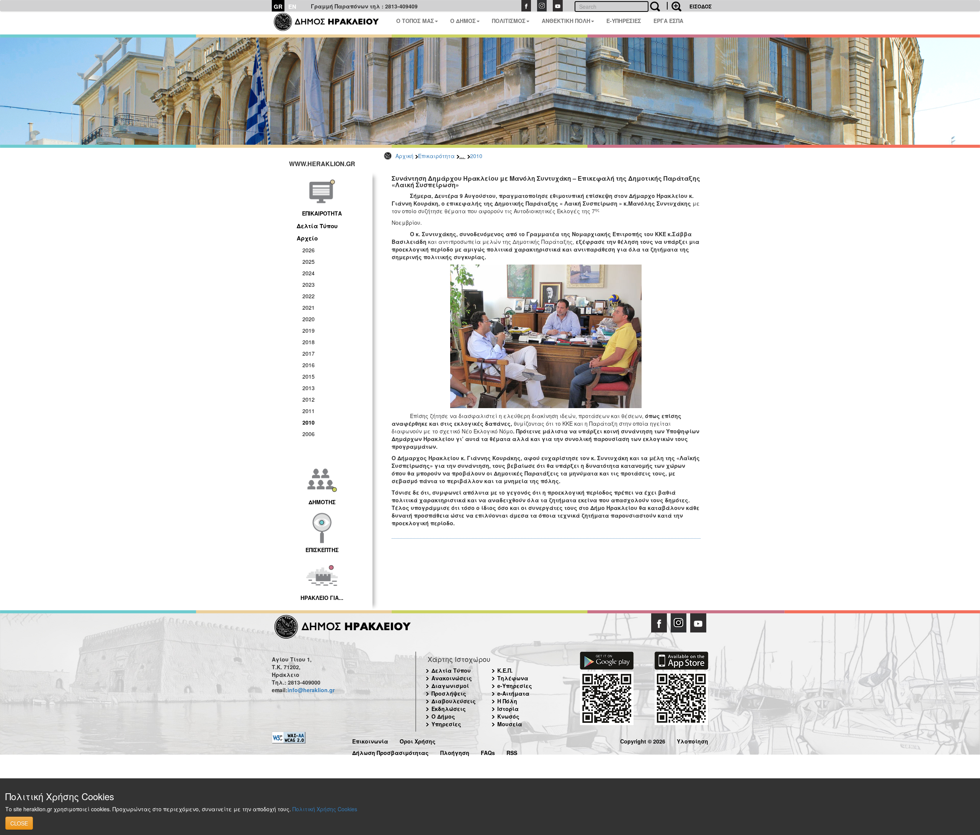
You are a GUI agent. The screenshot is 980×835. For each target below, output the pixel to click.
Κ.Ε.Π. (505, 670)
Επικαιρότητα (436, 156)
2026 (308, 250)
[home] (331, 22)
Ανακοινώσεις (451, 678)
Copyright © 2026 (642, 740)
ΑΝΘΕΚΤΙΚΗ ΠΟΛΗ (566, 21)
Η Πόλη (507, 701)
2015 (308, 376)
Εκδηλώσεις (448, 708)
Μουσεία (509, 724)
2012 (308, 399)
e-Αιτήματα (513, 693)
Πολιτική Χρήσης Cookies (324, 809)
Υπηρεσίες (446, 724)
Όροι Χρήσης (418, 740)
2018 (308, 342)
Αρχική (404, 156)
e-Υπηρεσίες (514, 686)
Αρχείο (307, 238)
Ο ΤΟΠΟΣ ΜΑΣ (415, 21)
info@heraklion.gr (311, 690)
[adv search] (674, 6)
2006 (308, 434)
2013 (308, 388)
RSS (511, 752)
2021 (308, 307)
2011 (308, 411)
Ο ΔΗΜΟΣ (463, 21)
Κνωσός (508, 716)
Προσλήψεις (448, 693)
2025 (308, 261)
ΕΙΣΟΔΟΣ (700, 6)
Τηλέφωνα (512, 678)
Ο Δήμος (443, 716)
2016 (308, 365)
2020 (308, 319)
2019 (308, 330)
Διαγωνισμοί (450, 686)
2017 (308, 353)
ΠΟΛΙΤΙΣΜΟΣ (509, 21)
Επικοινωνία (370, 740)
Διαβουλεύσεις (453, 701)
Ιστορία (508, 708)
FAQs (488, 752)
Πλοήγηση (454, 752)
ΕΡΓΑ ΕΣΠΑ (668, 21)
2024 (308, 273)
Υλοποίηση (692, 740)
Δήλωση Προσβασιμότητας (390, 752)
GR (278, 6)
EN (292, 6)
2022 (308, 296)
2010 (476, 156)
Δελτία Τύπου (317, 226)
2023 (308, 284)
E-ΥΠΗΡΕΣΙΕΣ (623, 21)
